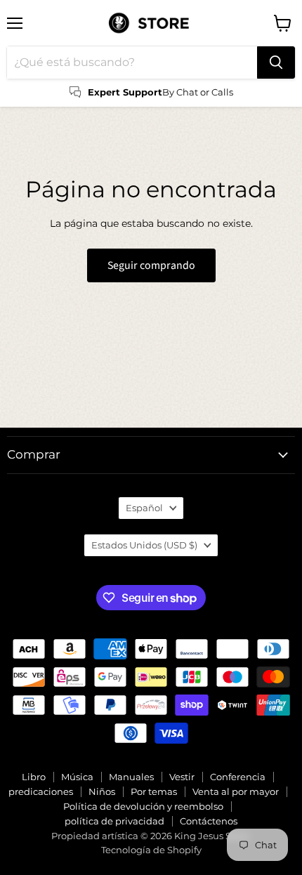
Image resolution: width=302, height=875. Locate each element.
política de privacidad (114, 821)
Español (144, 507)
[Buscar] (276, 62)
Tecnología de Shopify (151, 849)
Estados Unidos (144, 545)
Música (77, 776)
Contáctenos (208, 821)
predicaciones (40, 791)
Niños (101, 791)
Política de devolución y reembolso (143, 806)
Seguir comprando (151, 265)
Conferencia (237, 776)
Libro (34, 776)
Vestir (182, 776)
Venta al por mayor (235, 791)
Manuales (131, 776)
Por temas (154, 791)
